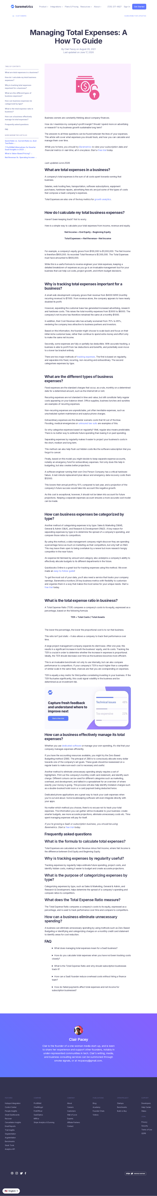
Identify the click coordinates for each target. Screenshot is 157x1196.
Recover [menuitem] (8, 1119)
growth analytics (102, 199)
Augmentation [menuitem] (10, 1138)
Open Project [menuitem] (123, 1098)
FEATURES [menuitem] (8, 1098)
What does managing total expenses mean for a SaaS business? (85, 948)
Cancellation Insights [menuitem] (13, 1122)
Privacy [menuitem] (144, 1122)
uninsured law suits (87, 423)
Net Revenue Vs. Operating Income (20, 157)
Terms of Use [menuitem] (146, 1130)
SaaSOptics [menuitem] (38, 1115)
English (3, 1195)
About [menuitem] (69, 1103)
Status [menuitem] (143, 1111)
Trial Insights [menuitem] (10, 1130)
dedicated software (71, 745)
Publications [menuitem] (98, 1098)
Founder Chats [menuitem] (98, 1111)
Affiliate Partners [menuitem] (73, 1122)
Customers (21, 16)
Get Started (139, 6)
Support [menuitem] (145, 1098)
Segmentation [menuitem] (10, 1134)
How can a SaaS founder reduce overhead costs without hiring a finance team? (89, 978)
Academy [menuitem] (96, 1107)
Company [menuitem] (71, 1098)
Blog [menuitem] (94, 1103)
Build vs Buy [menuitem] (122, 1111)
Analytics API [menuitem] (10, 1149)
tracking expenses (86, 356)
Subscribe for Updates (135, 16)
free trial (102, 150)
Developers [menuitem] (146, 1103)
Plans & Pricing (71, 6)
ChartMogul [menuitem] (38, 1107)
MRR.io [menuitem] (36, 1119)
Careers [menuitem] (70, 1107)
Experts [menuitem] (70, 1119)
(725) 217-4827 (114, 6)
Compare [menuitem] (37, 1098)
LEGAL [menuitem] (143, 1116)
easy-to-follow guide (63, 571)
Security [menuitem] (144, 1126)
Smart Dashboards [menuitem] (12, 1115)
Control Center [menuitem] (11, 1107)
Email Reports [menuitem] (10, 1126)
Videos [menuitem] (95, 1115)
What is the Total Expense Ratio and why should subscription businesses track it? (89, 968)
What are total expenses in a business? (22, 72)
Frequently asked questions (17, 124)
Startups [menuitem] (120, 1103)
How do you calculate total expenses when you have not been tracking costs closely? (91, 957)
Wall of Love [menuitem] (72, 1115)
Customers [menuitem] (71, 1111)
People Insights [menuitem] (11, 1111)
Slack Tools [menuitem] (9, 1145)
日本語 (10, 1195)
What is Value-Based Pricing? (17, 153)
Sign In (127, 6)
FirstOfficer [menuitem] (38, 1111)
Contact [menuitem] (70, 1126)
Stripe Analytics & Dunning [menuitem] (44, 1122)
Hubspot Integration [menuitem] (12, 1103)
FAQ (6, 129)
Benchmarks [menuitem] (10, 1141)
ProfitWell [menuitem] (37, 1103)
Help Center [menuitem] (146, 1107)
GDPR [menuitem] (143, 1133)
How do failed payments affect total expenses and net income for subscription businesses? (85, 989)
